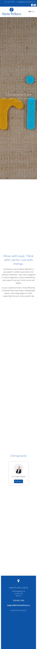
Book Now (18, 481)
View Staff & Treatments (18, 610)
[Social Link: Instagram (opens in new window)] (35, 5)
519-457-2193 (10, 2)
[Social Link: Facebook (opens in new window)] (32, 5)
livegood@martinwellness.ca (26, 2)
